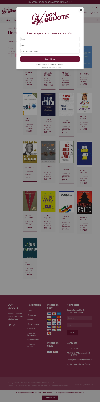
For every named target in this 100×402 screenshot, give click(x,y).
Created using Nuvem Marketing (50, 67)
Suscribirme (50, 59)
